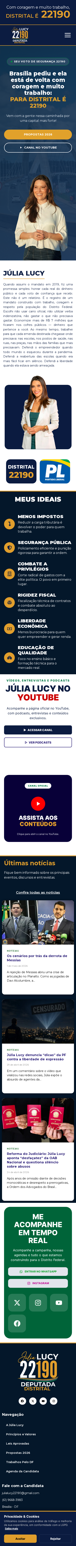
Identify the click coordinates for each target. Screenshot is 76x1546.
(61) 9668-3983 (12, 1500)
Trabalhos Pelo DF (20, 1462)
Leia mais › (14, 987)
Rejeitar (55, 1538)
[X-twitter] (32, 1401)
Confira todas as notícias (38, 892)
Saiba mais (11, 1528)
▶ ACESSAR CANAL (38, 730)
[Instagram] (53, 1401)
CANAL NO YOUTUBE (40, 147)
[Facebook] (22, 1401)
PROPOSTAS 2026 (38, 134)
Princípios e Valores (21, 1434)
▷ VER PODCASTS (38, 742)
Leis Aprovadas (17, 1443)
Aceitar (20, 1538)
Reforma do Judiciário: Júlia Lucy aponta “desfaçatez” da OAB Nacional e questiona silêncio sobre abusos (36, 1160)
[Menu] (68, 35)
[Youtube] (43, 1401)
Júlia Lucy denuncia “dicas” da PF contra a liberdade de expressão (36, 1057)
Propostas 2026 (18, 1453)
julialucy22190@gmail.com (20, 1493)
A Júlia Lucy (15, 1425)
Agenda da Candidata (22, 1471)
